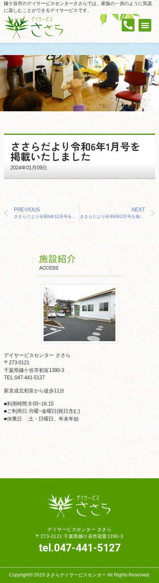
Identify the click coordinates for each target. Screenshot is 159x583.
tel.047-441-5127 (79, 548)
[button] (145, 25)
